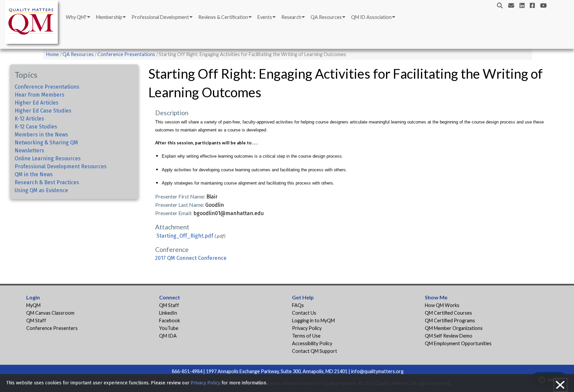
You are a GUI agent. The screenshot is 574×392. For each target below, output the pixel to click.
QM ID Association (371, 17)
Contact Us (304, 313)
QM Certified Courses (448, 313)
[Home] (33, 23)
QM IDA (168, 336)
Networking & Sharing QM (46, 142)
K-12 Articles (29, 119)
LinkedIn (168, 313)
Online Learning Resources (48, 158)
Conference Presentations (126, 54)
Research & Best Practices (47, 182)
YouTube (168, 328)
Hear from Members (39, 95)
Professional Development (160, 17)
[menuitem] (77, 17)
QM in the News (34, 174)
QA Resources (326, 17)
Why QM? (76, 17)
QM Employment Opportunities (458, 343)
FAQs (298, 305)
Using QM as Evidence (41, 190)
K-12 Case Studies (36, 126)
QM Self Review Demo (448, 336)
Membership (109, 17)
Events (264, 17)
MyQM (33, 305)
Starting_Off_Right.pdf (184, 236)
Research (291, 17)
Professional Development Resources (61, 166)
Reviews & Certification (223, 17)
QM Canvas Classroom (50, 313)
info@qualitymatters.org (377, 371)
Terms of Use (306, 336)
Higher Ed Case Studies (43, 111)
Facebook (169, 320)
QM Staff (36, 320)
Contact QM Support (314, 351)
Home (52, 54)
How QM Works (442, 305)
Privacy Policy (307, 328)
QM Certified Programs (450, 320)
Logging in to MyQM (313, 320)
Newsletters (29, 150)
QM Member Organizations (454, 328)
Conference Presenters (52, 328)
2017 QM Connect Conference (191, 258)
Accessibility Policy (312, 343)
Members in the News (41, 134)
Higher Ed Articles (36, 103)
